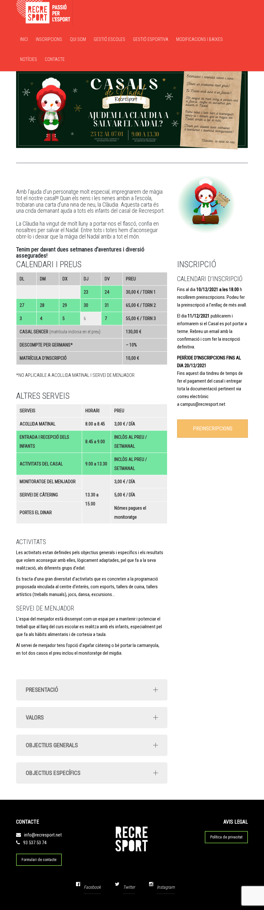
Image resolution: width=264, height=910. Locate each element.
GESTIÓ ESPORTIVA (150, 39)
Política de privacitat (226, 837)
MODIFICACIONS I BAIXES (199, 39)
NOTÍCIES (28, 59)
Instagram (166, 887)
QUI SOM (78, 39)
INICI (24, 39)
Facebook (92, 887)
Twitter (129, 887)
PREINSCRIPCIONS (212, 429)
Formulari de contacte (39, 859)
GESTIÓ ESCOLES (109, 39)
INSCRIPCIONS (49, 39)
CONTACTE (55, 59)
